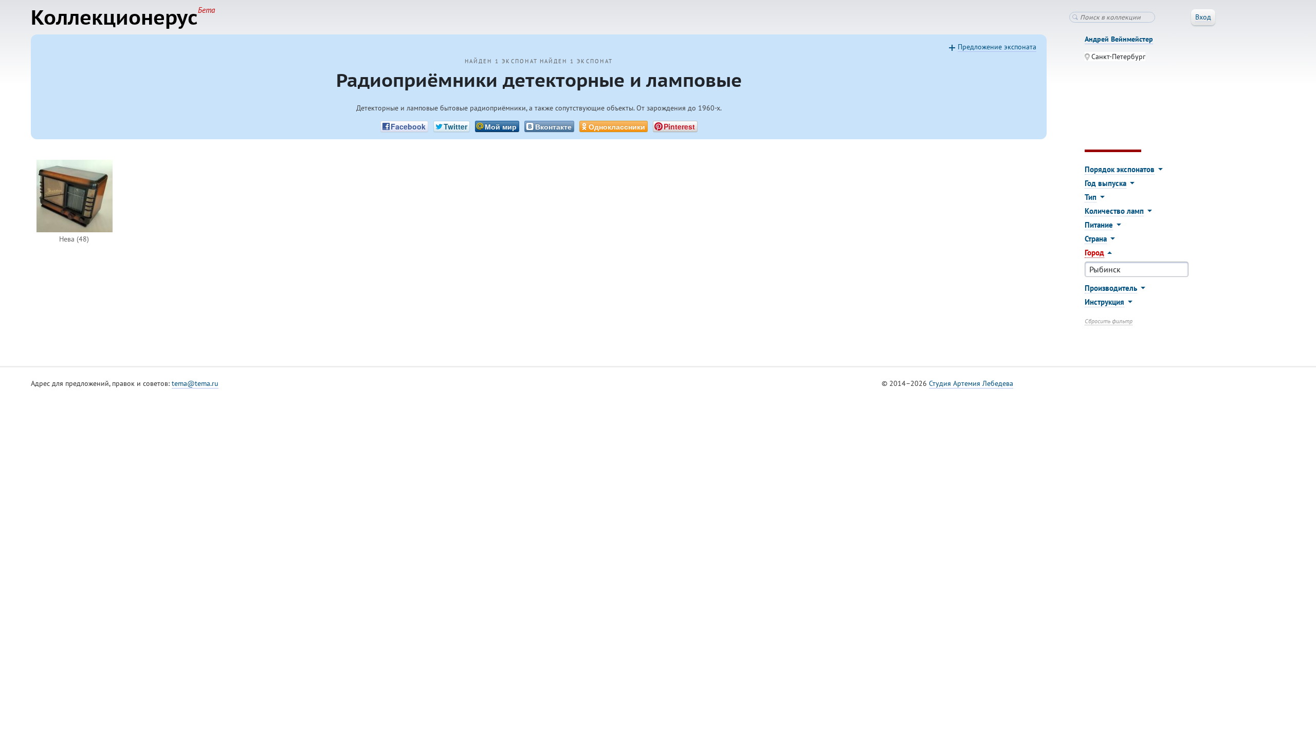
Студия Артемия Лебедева (971, 383)
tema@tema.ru (195, 383)
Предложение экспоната (997, 46)
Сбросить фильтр (1108, 321)
